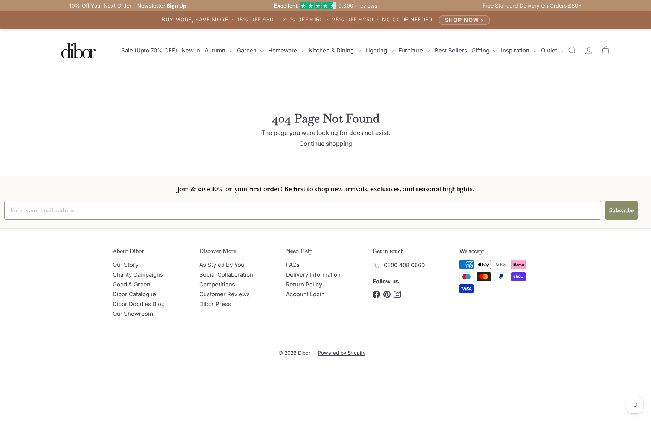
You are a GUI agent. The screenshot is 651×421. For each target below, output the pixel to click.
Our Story (125, 264)
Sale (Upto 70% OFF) (149, 50)
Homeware (283, 50)
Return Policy (304, 284)
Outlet (550, 50)
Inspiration (516, 50)
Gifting (481, 50)
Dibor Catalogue (134, 294)
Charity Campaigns (138, 274)
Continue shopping (325, 143)
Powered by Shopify (341, 353)
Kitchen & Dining (332, 50)
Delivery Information (313, 274)
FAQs (293, 264)
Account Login (305, 294)
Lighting (376, 50)
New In (191, 50)
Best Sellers (451, 50)
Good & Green (131, 284)
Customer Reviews (224, 294)
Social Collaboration (226, 274)
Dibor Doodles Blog (139, 304)
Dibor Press (215, 304)
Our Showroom (133, 313)
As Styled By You (222, 264)
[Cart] (605, 50)
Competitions (217, 284)
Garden (247, 50)
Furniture (412, 50)
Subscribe (621, 210)
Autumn (216, 50)
